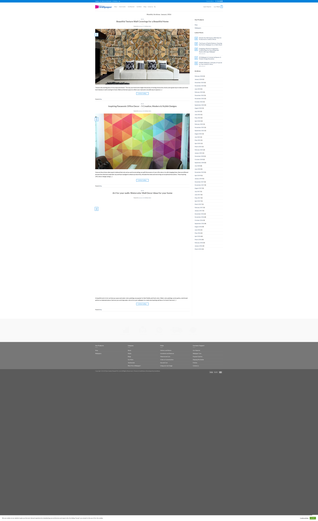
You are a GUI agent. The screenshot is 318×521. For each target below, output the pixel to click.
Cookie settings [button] (304, 518)
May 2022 (198, 118)
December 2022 (199, 95)
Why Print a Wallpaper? (134, 327)
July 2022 (197, 111)
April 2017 (198, 201)
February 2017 (199, 207)
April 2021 (198, 143)
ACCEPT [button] (313, 518)
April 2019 (198, 175)
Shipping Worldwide (198, 320)
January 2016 (198, 246)
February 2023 (199, 92)
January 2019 (198, 178)
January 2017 (198, 210)
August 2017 (198, 188)
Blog (142, 19)
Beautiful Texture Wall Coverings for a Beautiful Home (142, 21)
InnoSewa (157, 332)
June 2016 (197, 230)
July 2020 (197, 166)
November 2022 (199, 98)
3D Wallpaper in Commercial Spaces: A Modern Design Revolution (210, 58)
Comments (202, 53)
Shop (115, 6)
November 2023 (199, 85)
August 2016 (198, 226)
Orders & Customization (166, 320)
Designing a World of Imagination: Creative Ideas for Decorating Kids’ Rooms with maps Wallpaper (209, 50)
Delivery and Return (165, 311)
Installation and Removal (167, 314)
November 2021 (199, 127)
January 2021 (198, 153)
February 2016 (199, 242)
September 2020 (199, 162)
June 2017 (197, 194)
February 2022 (199, 124)
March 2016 (198, 239)
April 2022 (198, 121)
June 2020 (197, 169)
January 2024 (198, 79)
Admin (149, 26)
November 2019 (199, 172)
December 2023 (199, 82)
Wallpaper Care (197, 314)
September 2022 (199, 105)
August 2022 (198, 108)
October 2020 (199, 159)
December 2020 (199, 156)
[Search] (154, 6)
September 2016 (199, 223)
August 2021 (198, 134)
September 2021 (199, 130)
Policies (195, 323)
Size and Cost (164, 323)
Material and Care (165, 317)
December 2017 (199, 182)
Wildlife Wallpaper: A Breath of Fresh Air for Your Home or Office (210, 63)
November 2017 (199, 185)
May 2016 (198, 233)
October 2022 (199, 101)
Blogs (145, 6)
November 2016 (199, 217)
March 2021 (198, 146)
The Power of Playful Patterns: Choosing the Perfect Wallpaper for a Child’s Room (210, 44)
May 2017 (198, 198)
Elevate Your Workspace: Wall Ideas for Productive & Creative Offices (210, 38)
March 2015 (198, 249)
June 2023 (197, 89)
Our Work (139, 6)
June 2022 (197, 114)
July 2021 (197, 137)
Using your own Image (166, 327)
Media (129, 314)
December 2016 (199, 214)
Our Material (131, 6)
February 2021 (199, 150)
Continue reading (142, 93)
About (129, 311)
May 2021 (198, 140)
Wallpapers (198, 28)
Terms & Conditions (139, 332)
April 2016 (198, 236)
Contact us (150, 6)
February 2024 (199, 76)
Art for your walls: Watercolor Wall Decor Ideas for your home (142, 193)
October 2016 (199, 220)
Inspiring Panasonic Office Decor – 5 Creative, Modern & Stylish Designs (142, 106)
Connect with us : (210, 1)
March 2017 (198, 204)
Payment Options (197, 317)
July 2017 (197, 191)
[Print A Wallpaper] (103, 6)
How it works (122, 6)
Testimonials (131, 323)
